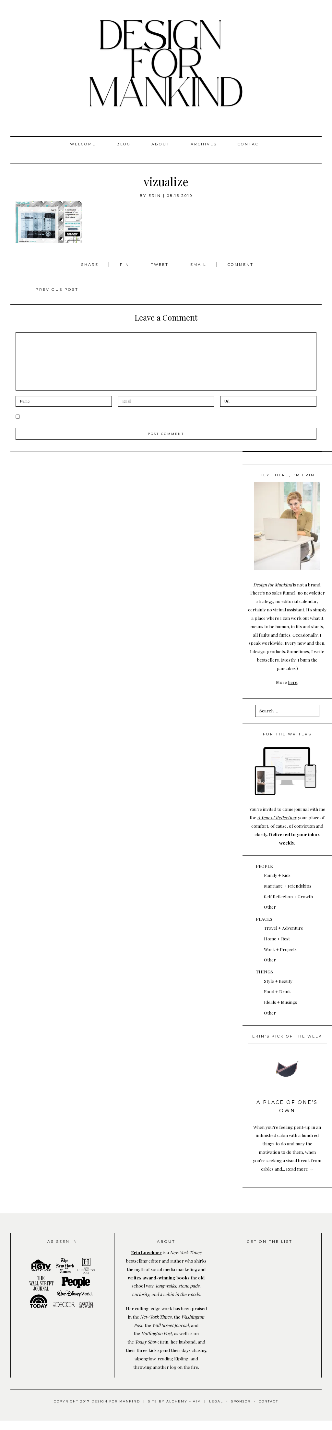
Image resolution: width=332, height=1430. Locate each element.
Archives (204, 144)
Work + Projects (280, 949)
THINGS (264, 971)
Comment (241, 264)
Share (91, 264)
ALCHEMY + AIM (183, 1401)
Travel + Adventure (283, 928)
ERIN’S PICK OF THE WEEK (287, 1036)
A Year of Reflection (276, 817)
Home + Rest (277, 938)
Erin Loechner (146, 1252)
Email (198, 264)
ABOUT (160, 144)
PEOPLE (264, 866)
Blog (123, 144)
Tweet (161, 264)
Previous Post (57, 289)
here (292, 682)
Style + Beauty (278, 981)
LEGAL (216, 1401)
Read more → (300, 1169)
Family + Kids (277, 875)
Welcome (83, 144)
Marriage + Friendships (287, 886)
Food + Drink (277, 991)
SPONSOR (241, 1401)
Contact (250, 144)
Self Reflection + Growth (288, 896)
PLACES (264, 919)
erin (154, 195)
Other (270, 907)
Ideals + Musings (280, 1002)
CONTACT (268, 1401)
